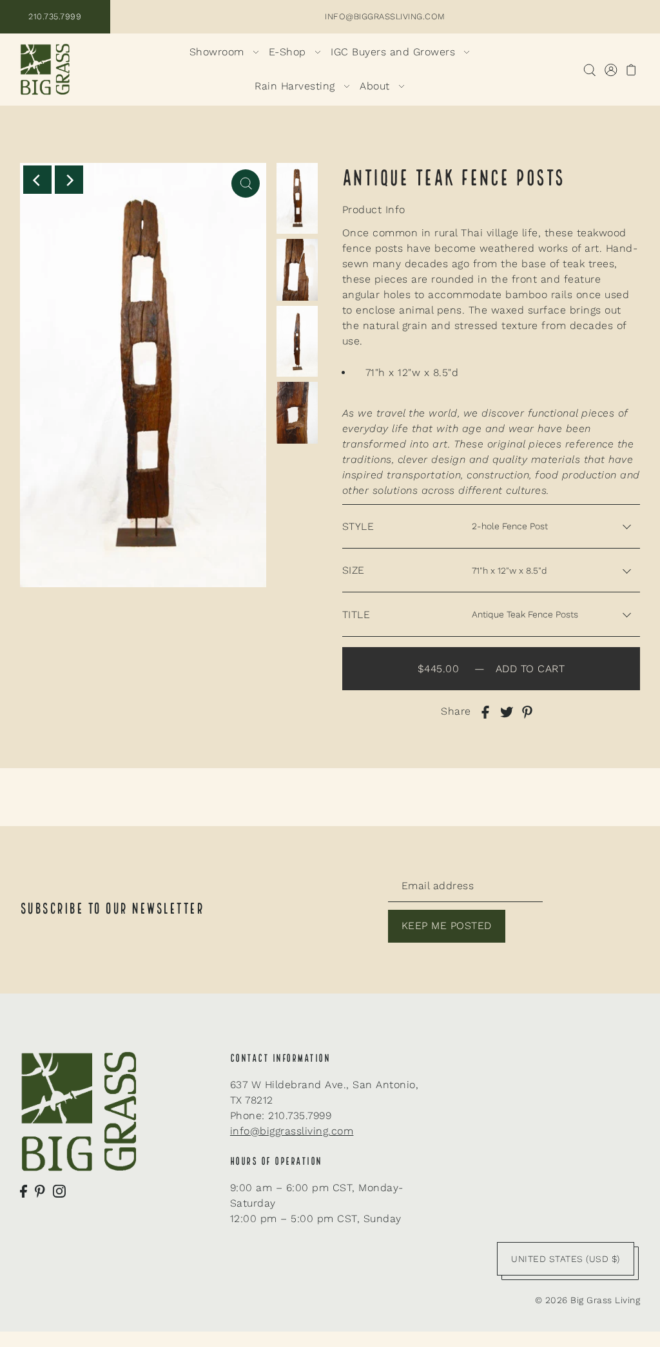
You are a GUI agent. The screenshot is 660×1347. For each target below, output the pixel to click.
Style (358, 526)
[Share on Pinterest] (527, 711)
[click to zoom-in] (245, 183)
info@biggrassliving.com (292, 1131)
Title (356, 614)
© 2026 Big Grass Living (588, 1300)
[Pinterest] (40, 1190)
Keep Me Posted (447, 925)
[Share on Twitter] (506, 711)
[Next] (69, 179)
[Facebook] (23, 1190)
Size (353, 570)
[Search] (589, 69)
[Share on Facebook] (485, 711)
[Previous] (37, 179)
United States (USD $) (565, 1259)
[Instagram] (59, 1190)
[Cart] (631, 69)
